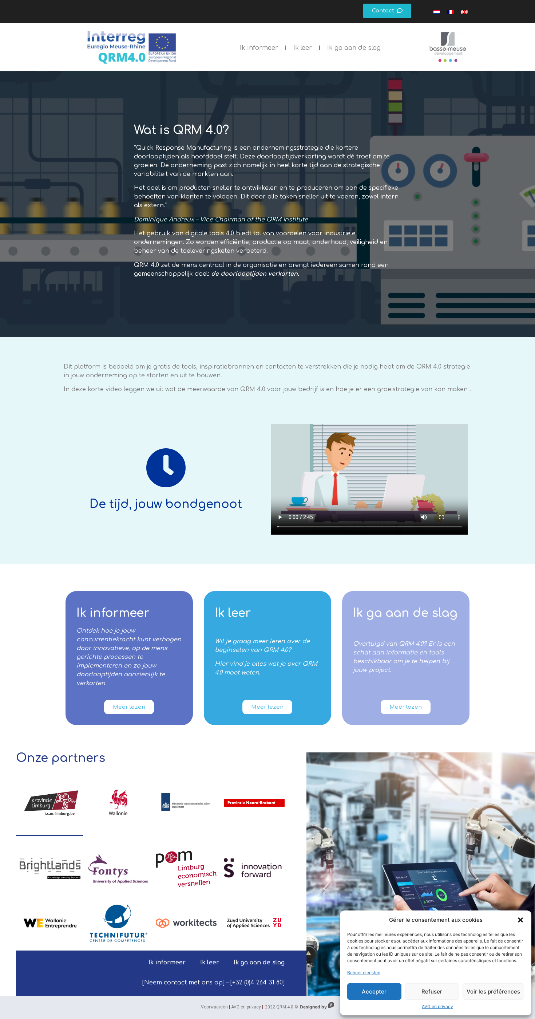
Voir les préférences (493, 991)
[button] (520, 920)
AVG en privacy (437, 1006)
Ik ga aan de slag (354, 47)
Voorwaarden (214, 1007)
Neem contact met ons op (183, 982)
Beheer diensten (363, 972)
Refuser (431, 991)
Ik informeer (259, 47)
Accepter (374, 991)
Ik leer (302, 47)
